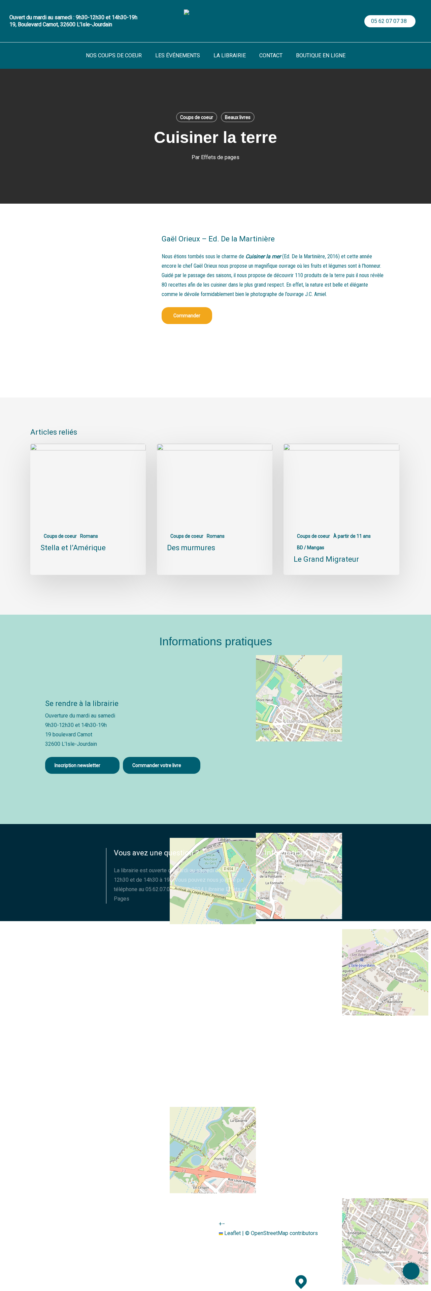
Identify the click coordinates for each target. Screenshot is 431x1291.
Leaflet (232, 1233)
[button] (187, 315)
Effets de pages (220, 157)
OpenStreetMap (269, 1233)
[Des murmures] (214, 509)
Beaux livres (238, 117)
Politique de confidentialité (296, 880)
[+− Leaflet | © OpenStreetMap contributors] (302, 733)
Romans (89, 536)
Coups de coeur (196, 117)
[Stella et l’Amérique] (88, 509)
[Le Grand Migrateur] (341, 509)
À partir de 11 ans (352, 536)
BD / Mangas (310, 547)
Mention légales (284, 870)
